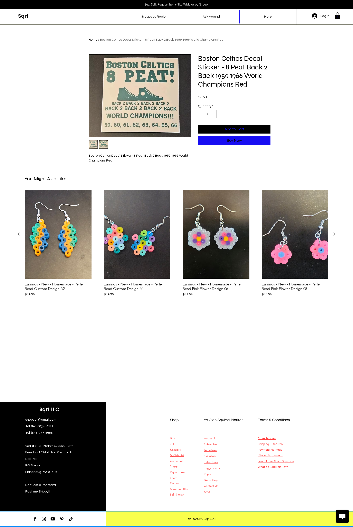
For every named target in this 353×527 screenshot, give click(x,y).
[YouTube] (53, 519)
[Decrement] (201, 114)
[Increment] (213, 114)
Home (93, 39)
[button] (337, 15)
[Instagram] (44, 519)
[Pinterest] (62, 519)
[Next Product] (334, 234)
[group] (176, 245)
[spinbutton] (207, 114)
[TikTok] (71, 519)
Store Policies (267, 438)
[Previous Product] (18, 234)
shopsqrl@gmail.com (40, 419)
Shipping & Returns (270, 444)
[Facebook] (35, 519)
